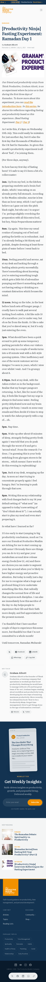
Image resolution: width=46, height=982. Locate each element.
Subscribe (35, 802)
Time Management (24, 939)
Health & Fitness (10, 949)
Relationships (9, 954)
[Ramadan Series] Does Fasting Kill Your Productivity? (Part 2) (26, 852)
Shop (28, 919)
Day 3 (26, 122)
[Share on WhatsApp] (28, 976)
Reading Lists (8, 924)
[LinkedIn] (15, 965)
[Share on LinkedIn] (23, 976)
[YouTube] (20, 965)
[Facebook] (30, 965)
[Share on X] (12, 976)
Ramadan (5, 23)
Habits (30, 944)
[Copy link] (33, 976)
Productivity (9, 939)
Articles (6, 915)
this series (30, 106)
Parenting (23, 949)
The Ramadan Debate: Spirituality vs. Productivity (25, 837)
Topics (5, 919)
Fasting (17, 847)
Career (33, 949)
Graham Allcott (11, 44)
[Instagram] (25, 965)
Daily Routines (23, 954)
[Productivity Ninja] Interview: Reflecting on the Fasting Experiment (28, 867)
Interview (18, 861)
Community (31, 915)
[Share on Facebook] (17, 976)
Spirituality (8, 944)
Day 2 (18, 122)
